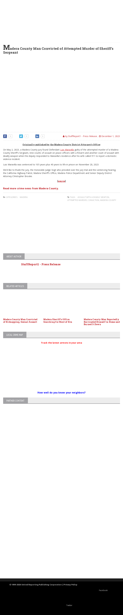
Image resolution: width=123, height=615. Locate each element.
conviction (93, 200)
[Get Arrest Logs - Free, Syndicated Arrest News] (59, 534)
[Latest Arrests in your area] (61, 346)
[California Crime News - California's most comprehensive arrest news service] (59, 544)
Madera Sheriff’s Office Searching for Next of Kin (57, 320)
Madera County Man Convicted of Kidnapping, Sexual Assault (20, 320)
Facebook (103, 590)
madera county (108, 200)
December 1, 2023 (110, 136)
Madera (24, 197)
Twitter (69, 605)
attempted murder (77, 200)
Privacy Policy (70, 584)
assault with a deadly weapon (93, 197)
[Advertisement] (63, 21)
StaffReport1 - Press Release (41, 264)
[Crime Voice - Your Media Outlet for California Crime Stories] (59, 566)
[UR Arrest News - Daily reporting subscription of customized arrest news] (59, 553)
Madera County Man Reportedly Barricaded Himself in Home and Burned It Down (102, 322)
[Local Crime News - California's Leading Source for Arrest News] (59, 521)
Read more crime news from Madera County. (31, 188)
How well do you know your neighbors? (62, 392)
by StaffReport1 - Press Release (80, 136)
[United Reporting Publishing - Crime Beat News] (59, 509)
